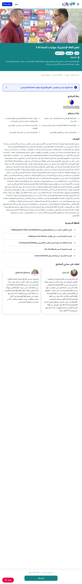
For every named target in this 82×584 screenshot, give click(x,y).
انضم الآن (41, 578)
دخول (16, 4)
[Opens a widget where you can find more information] (8, 580)
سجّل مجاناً (7, 4)
